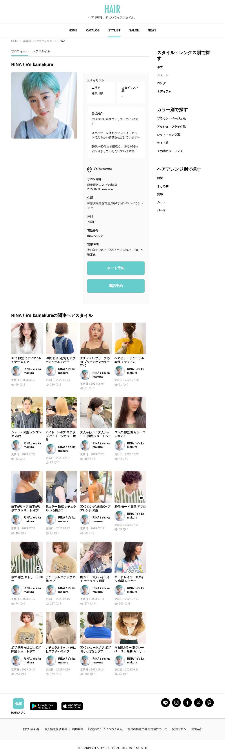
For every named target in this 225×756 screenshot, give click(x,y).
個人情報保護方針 (55, 729)
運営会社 (197, 729)
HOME (73, 30)
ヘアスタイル (41, 51)
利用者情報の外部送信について (147, 729)
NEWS (152, 30)
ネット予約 (116, 268)
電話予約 (116, 286)
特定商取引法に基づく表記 (105, 729)
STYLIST (114, 30)
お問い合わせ (31, 729)
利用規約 (77, 729)
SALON (134, 30)
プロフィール (19, 51)
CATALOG (93, 30)
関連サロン (179, 729)
